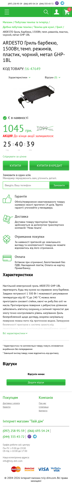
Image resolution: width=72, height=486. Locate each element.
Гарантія (7, 406)
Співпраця (44, 406)
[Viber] (57, 3)
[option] (36, 96)
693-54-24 (31, 3)
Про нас (42, 403)
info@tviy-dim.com (13, 461)
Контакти (43, 410)
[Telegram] (62, 3)
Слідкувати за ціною (14, 156)
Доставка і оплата (11, 403)
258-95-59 (15, 3)
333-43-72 (46, 3)
